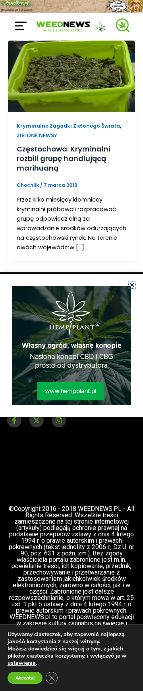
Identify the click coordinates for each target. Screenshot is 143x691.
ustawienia (22, 663)
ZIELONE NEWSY (37, 135)
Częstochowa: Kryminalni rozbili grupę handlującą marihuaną (63, 158)
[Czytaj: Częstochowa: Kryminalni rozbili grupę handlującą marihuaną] (71, 76)
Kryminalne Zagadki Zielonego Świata (68, 125)
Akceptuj (25, 678)
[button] (132, 285)
